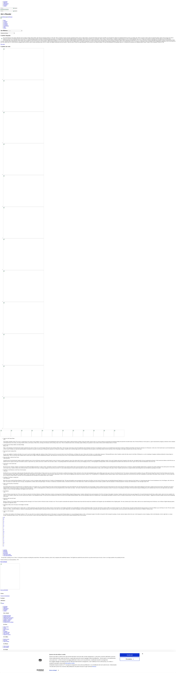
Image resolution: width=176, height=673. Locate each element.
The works (3, 44)
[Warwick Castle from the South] (23, 364)
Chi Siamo (5, 1)
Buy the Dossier (4, 561)
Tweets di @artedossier (5, 595)
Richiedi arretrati (6, 620)
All (4, 517)
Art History (5, 23)
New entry (5, 640)
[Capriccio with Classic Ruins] (23, 79)
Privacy (4, 28)
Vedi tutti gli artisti (7, 554)
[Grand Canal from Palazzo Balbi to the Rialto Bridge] (23, 111)
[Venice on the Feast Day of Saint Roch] (23, 301)
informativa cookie (70, 663)
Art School (5, 24)
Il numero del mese (7, 615)
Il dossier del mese (7, 616)
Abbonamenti (6, 3)
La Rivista (5, 21)
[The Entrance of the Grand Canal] (23, 206)
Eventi (4, 627)
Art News (5, 22)
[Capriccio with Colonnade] (23, 428)
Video (4, 26)
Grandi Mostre (6, 629)
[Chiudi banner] (142, 653)
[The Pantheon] (23, 333)
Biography (5, 551)
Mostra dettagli (53, 670)
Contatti (4, 5)
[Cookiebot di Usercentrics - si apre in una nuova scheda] (40, 670)
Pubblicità (5, 2)
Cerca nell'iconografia (7, 555)
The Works (5, 552)
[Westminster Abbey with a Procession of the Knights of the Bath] (23, 396)
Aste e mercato (6, 633)
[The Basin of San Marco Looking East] (23, 269)
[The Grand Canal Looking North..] (23, 142)
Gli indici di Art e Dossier (8, 622)
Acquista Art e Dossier (7, 618)
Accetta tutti (130, 655)
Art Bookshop (6, 25)
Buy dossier (5, 553)
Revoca (94, 666)
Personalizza (129, 659)
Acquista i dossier (7, 619)
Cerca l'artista (6, 647)
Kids (4, 630)
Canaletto (5, 549)
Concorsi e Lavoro (7, 634)
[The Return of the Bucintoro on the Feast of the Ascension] (23, 238)
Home (4, 20)
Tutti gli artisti (6, 641)
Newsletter (5, 4)
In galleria (5, 631)
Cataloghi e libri (6, 632)
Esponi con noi (6, 639)
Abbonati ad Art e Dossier (8, 617)
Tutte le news (6, 626)
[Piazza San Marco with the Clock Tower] (23, 174)
